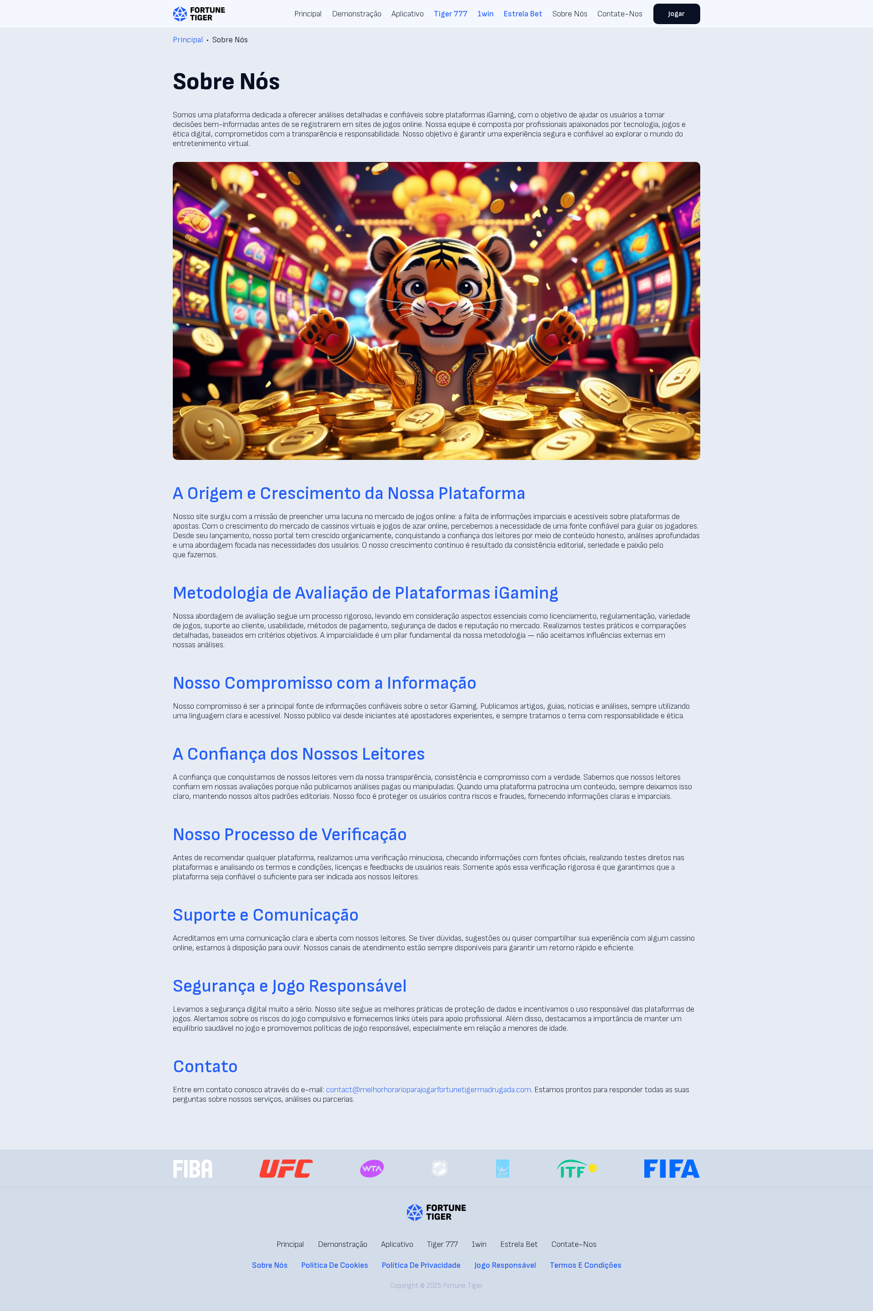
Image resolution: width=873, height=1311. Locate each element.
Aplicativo (407, 14)
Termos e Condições (586, 1265)
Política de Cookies (334, 1265)
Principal (308, 14)
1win (485, 14)
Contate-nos (619, 14)
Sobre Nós (569, 14)
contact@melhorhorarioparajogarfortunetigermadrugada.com (428, 1089)
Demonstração (356, 14)
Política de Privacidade (421, 1265)
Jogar (676, 14)
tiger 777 (450, 14)
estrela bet (523, 14)
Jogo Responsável (505, 1265)
